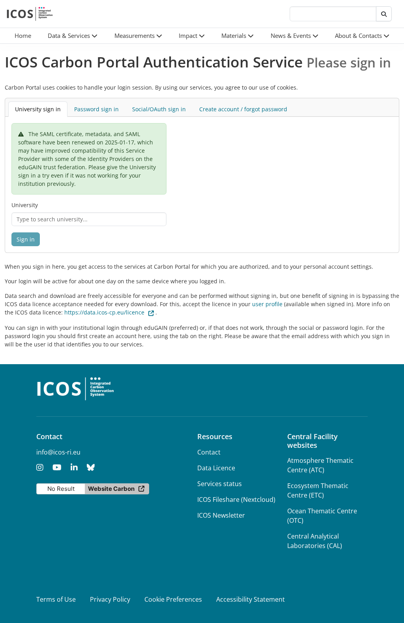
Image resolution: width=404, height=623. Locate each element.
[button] (72, 35)
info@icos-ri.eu (58, 452)
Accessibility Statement (250, 599)
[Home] (29, 14)
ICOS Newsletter (221, 515)
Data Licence (216, 468)
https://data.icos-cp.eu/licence (104, 312)
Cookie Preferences (173, 599)
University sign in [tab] (38, 109)
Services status (219, 483)
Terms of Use (56, 599)
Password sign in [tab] (96, 109)
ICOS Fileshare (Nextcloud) (236, 499)
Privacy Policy (110, 599)
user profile (267, 304)
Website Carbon (111, 488)
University (24, 205)
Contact (209, 452)
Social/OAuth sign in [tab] (159, 109)
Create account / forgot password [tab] (243, 109)
